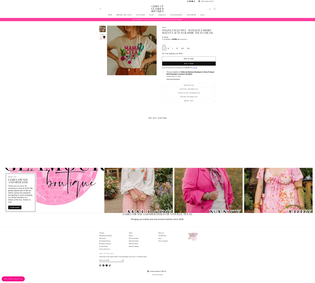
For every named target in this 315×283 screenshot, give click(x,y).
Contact (101, 233)
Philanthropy (162, 235)
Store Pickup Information (189, 93)
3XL (188, 48)
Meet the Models (134, 246)
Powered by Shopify (157, 274)
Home (164, 27)
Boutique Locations (105, 243)
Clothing (141, 15)
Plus (151, 15)
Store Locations (163, 241)
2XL (182, 48)
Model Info (189, 100)
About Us (161, 233)
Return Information (188, 96)
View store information (173, 79)
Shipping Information (105, 235)
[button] (189, 39)
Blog (159, 238)
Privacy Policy (103, 246)
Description (189, 85)
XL (177, 48)
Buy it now (189, 63)
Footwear (192, 15)
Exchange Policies (104, 241)
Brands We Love (124, 15)
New (110, 15)
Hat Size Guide (133, 243)
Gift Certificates (134, 238)
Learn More (15, 207)
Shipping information (189, 89)
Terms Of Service (104, 249)
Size (163, 45)
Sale (202, 15)
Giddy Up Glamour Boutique (157, 8)
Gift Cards (102, 238)
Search (131, 235)
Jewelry (162, 15)
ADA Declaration (134, 241)
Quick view (113, 149)
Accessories (176, 15)
